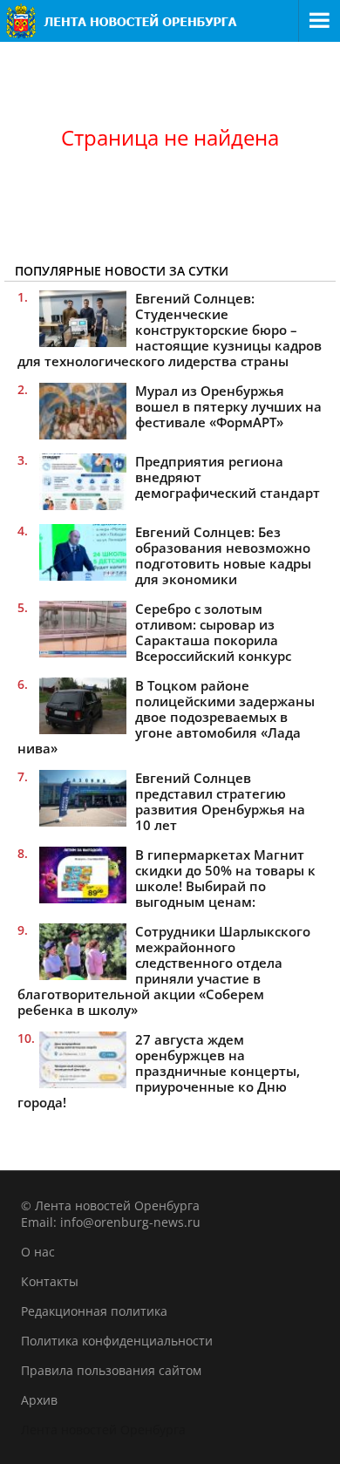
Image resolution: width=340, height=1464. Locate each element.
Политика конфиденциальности (117, 1340)
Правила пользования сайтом (111, 1370)
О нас (38, 1251)
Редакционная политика (94, 1311)
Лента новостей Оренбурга (103, 1429)
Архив (39, 1400)
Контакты (49, 1281)
